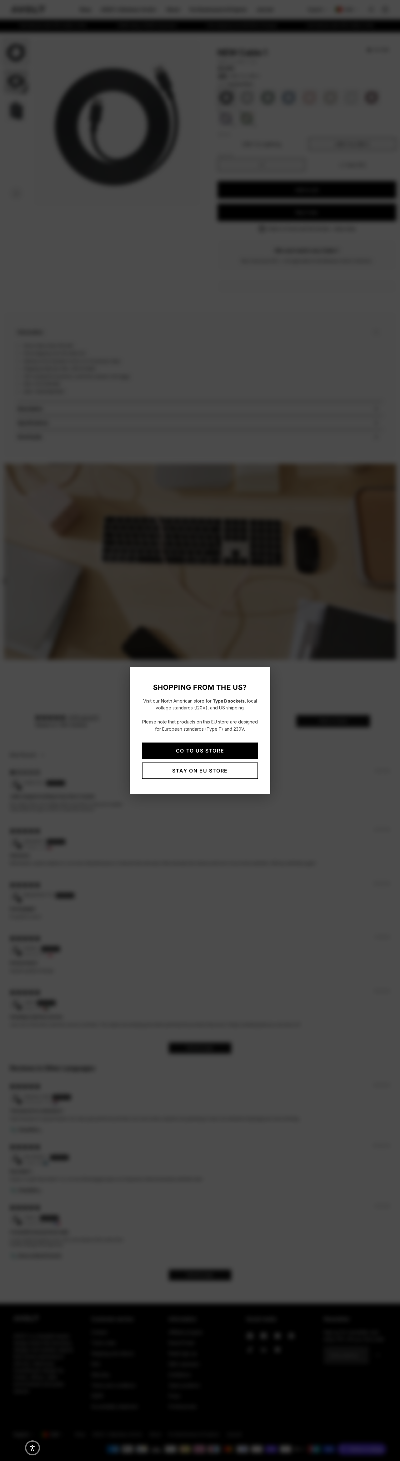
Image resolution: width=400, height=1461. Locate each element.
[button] (32, 1447)
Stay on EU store (200, 771)
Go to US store (200, 751)
